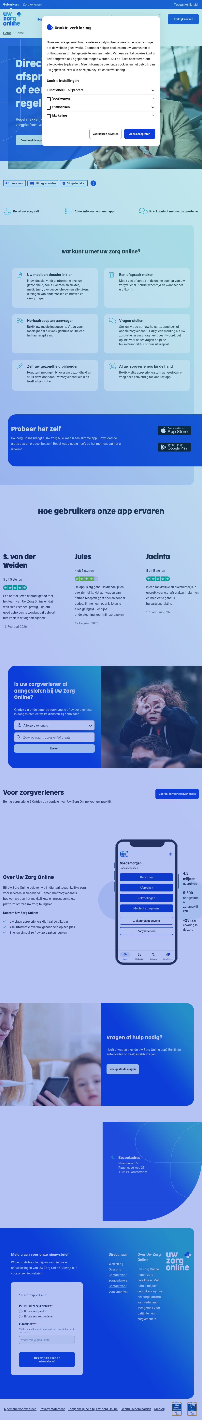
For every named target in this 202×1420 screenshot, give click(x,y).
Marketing (59, 115)
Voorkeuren (61, 98)
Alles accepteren (139, 134)
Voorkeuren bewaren (106, 134)
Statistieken (61, 107)
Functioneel (65, 90)
